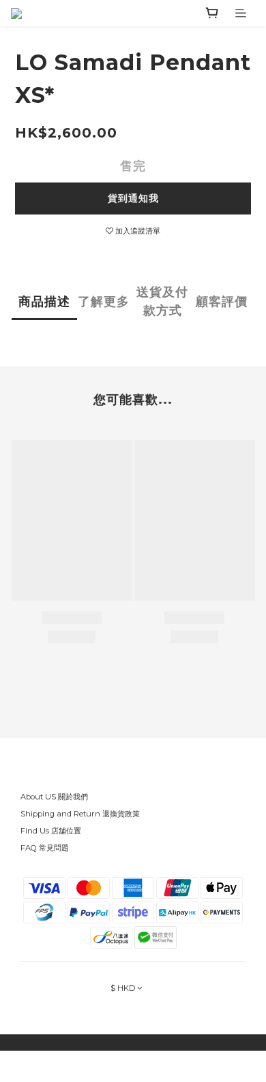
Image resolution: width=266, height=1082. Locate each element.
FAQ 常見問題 (44, 848)
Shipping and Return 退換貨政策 (80, 813)
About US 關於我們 (54, 796)
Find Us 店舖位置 (50, 831)
